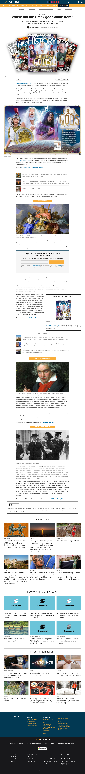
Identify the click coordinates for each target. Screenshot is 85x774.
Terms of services (36, 265)
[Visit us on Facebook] (47, 2)
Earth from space (31, 721)
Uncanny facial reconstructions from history (47, 732)
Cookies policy (31, 758)
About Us (47, 754)
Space (41, 5)
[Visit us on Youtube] (54, 2)
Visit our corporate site (67, 743)
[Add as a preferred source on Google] (42, 748)
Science (28, 5)
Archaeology (15, 5)
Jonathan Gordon (35, 27)
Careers (12, 761)
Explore (55, 5)
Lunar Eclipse (32, 9)
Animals (8, 5)
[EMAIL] (12, 505)
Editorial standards (33, 761)
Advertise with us (50, 758)
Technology (48, 5)
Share (19, 79)
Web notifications (67, 758)
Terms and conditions (68, 754)
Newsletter (66, 79)
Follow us (59, 79)
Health (22, 5)
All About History (23, 508)
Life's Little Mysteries (32, 719)
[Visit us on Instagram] (52, 2)
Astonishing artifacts (32, 725)
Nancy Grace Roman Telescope (46, 9)
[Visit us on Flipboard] (56, 2)
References (55, 27)
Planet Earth (35, 5)
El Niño (59, 9)
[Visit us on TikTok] (58, 2)
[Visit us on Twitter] (49, 2)
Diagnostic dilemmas (32, 723)
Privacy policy (14, 758)
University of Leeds (11, 510)
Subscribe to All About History (53, 325)
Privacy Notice (59, 265)
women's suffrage (25, 160)
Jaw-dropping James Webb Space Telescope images (48, 721)
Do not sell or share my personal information (68, 763)
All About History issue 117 (24, 83)
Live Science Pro (68, 9)
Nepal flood (21, 9)
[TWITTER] (10, 505)
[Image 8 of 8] (78, 129)
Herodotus (25, 240)
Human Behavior (42, 14)
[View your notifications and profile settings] (78, 2)
